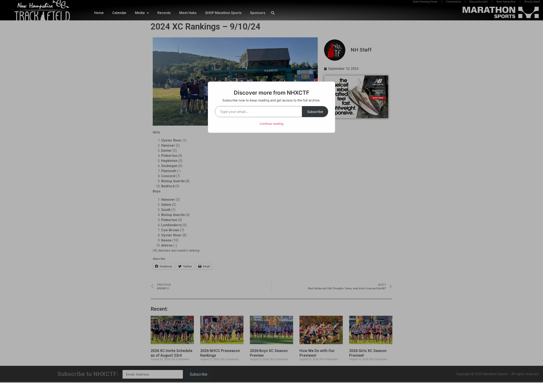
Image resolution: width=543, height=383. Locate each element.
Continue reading (271, 123)
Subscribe (315, 111)
